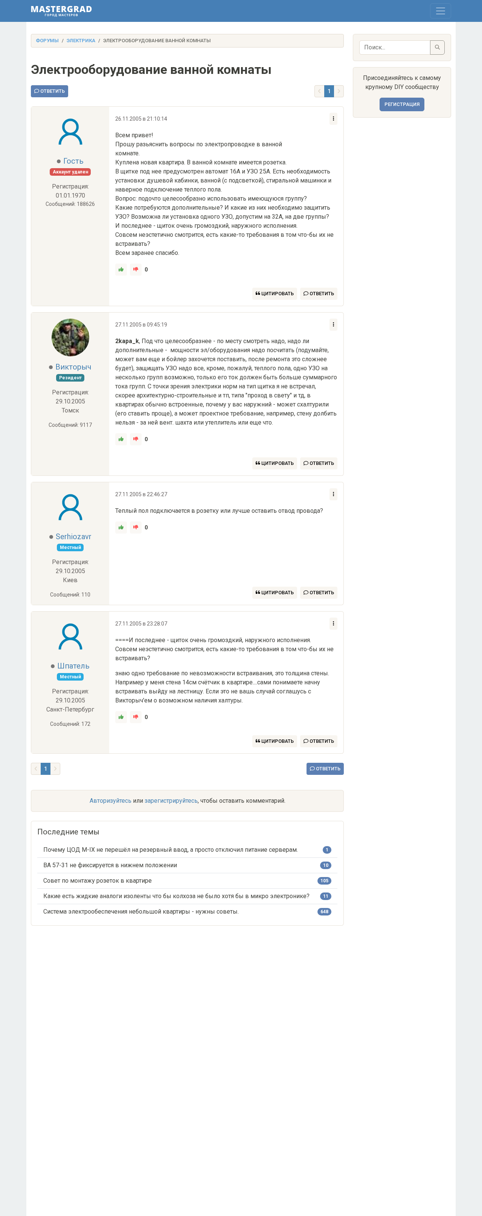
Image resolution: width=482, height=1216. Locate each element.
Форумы (47, 40)
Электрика (81, 40)
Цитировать (277, 293)
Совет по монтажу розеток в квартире (97, 880)
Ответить (52, 91)
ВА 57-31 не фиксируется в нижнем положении (110, 865)
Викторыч (73, 366)
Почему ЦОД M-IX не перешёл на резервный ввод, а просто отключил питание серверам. (170, 849)
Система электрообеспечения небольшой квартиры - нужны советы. (141, 911)
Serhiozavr (74, 536)
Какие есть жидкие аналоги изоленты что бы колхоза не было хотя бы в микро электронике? (176, 896)
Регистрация (401, 104)
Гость (73, 161)
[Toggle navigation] (440, 10)
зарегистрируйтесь (171, 800)
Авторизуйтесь (110, 800)
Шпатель (73, 665)
